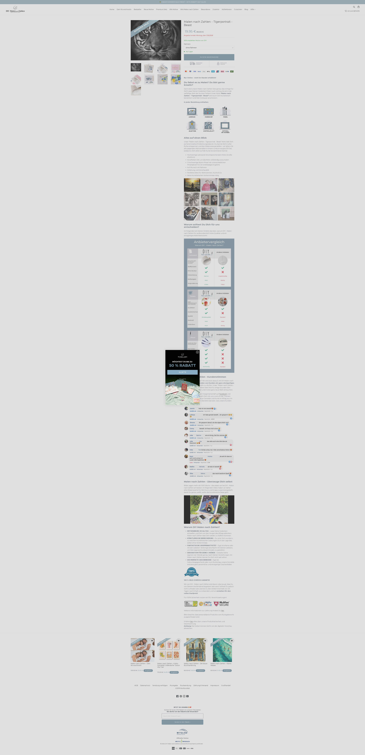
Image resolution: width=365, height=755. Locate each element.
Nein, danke (182, 379)
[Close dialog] (197, 352)
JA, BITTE (182, 372)
